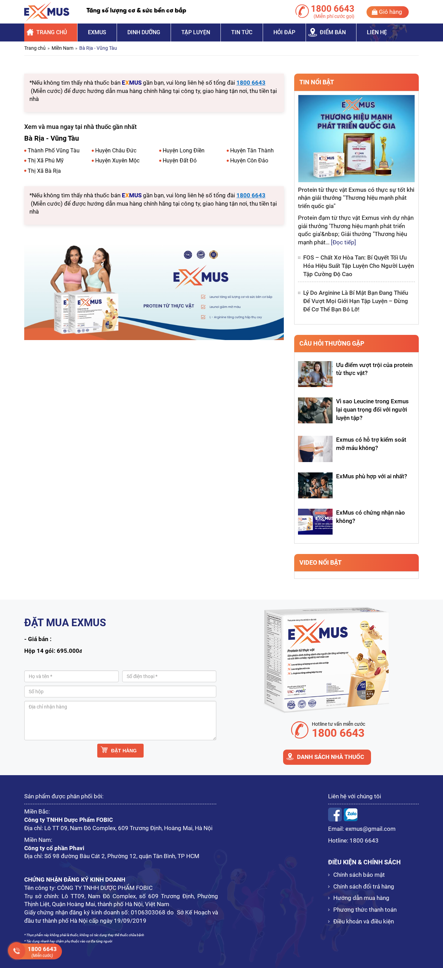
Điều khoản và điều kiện (363, 921)
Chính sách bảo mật (359, 874)
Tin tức (241, 32)
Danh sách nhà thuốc (330, 756)
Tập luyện (195, 32)
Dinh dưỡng (143, 32)
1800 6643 (364, 840)
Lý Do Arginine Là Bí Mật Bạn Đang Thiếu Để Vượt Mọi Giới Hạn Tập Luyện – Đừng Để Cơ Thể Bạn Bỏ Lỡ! (355, 301)
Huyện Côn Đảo (249, 160)
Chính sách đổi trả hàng (363, 886)
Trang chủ (51, 32)
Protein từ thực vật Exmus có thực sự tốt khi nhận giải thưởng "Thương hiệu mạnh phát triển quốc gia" (356, 198)
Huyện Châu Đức (115, 150)
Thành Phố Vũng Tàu (54, 150)
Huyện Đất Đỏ (180, 160)
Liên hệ (377, 32)
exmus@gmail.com (370, 828)
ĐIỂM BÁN (333, 32)
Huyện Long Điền (184, 150)
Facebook (335, 814)
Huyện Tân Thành (252, 150)
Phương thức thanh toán (365, 909)
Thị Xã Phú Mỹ (46, 160)
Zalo (351, 814)
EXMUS (97, 32)
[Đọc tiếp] (343, 242)
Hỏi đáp (284, 32)
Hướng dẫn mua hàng (361, 897)
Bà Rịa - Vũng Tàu (98, 48)
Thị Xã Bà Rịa (44, 171)
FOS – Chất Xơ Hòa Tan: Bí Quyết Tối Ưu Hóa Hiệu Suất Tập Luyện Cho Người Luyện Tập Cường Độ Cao (358, 266)
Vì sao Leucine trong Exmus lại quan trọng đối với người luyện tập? (372, 409)
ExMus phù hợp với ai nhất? (371, 476)
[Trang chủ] (46, 12)
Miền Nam (62, 48)
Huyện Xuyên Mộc (117, 160)
